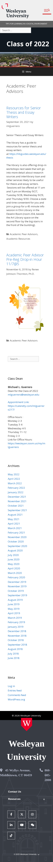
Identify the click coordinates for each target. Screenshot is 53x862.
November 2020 (17, 537)
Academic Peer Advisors (24, 234)
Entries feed (15, 690)
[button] (47, 10)
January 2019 (15, 626)
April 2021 (14, 523)
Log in (11, 686)
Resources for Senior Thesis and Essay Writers (23, 112)
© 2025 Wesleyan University (25, 854)
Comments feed (17, 695)
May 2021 (13, 519)
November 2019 (17, 586)
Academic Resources (18, 238)
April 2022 (14, 478)
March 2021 (15, 528)
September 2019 (17, 595)
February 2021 (16, 532)
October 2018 (16, 640)
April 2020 (14, 568)
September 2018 (17, 644)
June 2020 (13, 559)
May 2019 (13, 608)
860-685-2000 (48, 775)
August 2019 (15, 600)
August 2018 (15, 649)
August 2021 (15, 514)
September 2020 (17, 546)
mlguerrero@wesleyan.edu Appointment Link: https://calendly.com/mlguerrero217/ (26, 402)
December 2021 (17, 496)
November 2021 (17, 501)
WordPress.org (16, 699)
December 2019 (17, 582)
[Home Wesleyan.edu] (26, 724)
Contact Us (14, 791)
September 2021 (17, 510)
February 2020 (16, 577)
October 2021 (16, 505)
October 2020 (16, 541)
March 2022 (15, 483)
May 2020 (13, 564)
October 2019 (16, 591)
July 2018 (13, 653)
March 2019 (15, 617)
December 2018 (17, 631)
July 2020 (13, 555)
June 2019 (13, 604)
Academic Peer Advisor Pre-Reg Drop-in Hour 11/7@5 (25, 259)
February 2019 (16, 622)
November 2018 (17, 635)
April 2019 (14, 613)
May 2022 (13, 474)
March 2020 (15, 573)
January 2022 (15, 492)
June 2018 (13, 658)
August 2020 (15, 550)
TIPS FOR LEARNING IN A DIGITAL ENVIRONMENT (26, 23)
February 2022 (16, 487)
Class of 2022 (27, 43)
